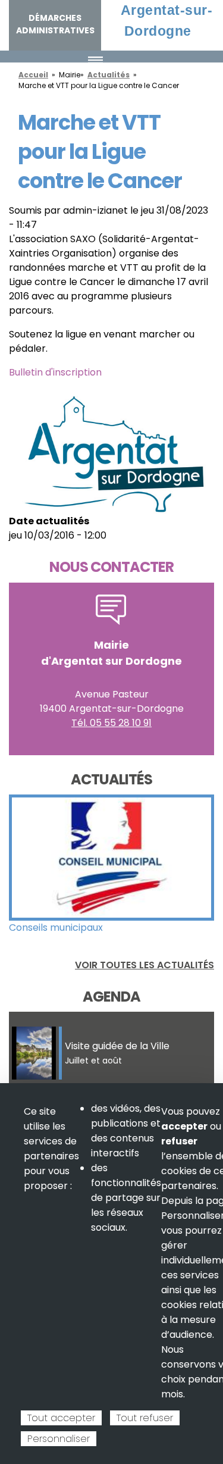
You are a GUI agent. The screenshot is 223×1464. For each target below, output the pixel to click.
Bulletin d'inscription (55, 372)
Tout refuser (145, 1418)
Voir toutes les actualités (144, 965)
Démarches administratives (55, 24)
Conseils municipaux (56, 927)
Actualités (108, 75)
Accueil (33, 75)
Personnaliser (58, 1439)
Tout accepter (61, 1418)
